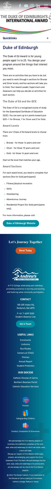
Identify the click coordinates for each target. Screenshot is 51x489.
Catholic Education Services (26, 386)
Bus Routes (25, 348)
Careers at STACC (25, 352)
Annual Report (25, 361)
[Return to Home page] (7, 6)
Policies (25, 357)
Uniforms (25, 344)
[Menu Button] (46, 5)
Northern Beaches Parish (25, 382)
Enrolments (25, 340)
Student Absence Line (25, 316)
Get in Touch (25, 323)
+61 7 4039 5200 (26, 313)
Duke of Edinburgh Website (21, 223)
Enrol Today (25, 250)
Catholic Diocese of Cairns (25, 377)
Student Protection (25, 365)
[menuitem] (25, 340)
